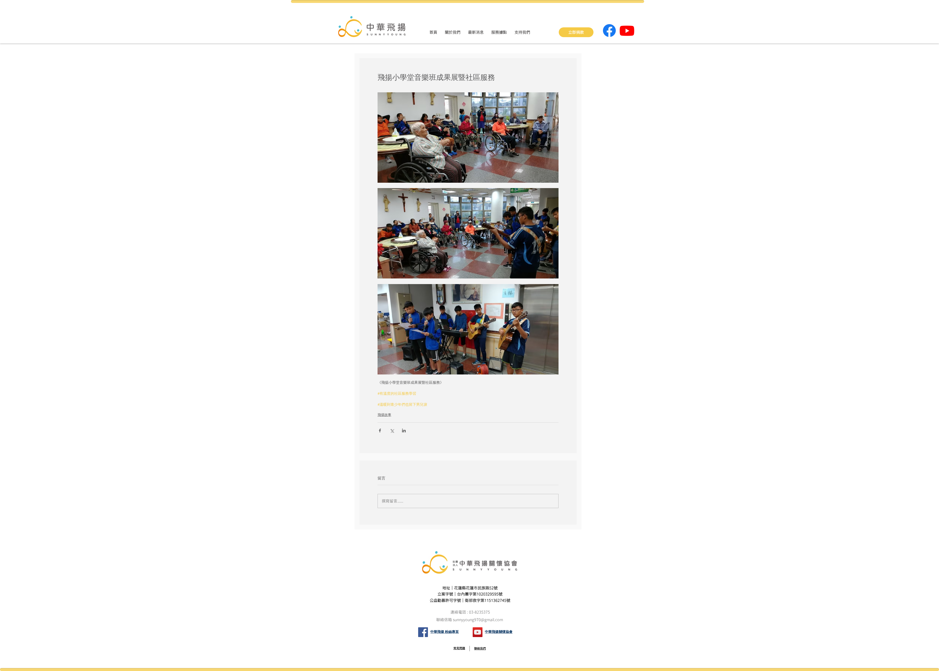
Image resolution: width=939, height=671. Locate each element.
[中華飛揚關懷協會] (477, 632)
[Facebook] (609, 30)
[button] (452, 32)
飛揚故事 (384, 415)
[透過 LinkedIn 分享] (404, 430)
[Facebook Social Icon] (423, 632)
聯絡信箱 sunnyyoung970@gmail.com (470, 620)
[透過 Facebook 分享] (380, 430)
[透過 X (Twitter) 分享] (392, 430)
